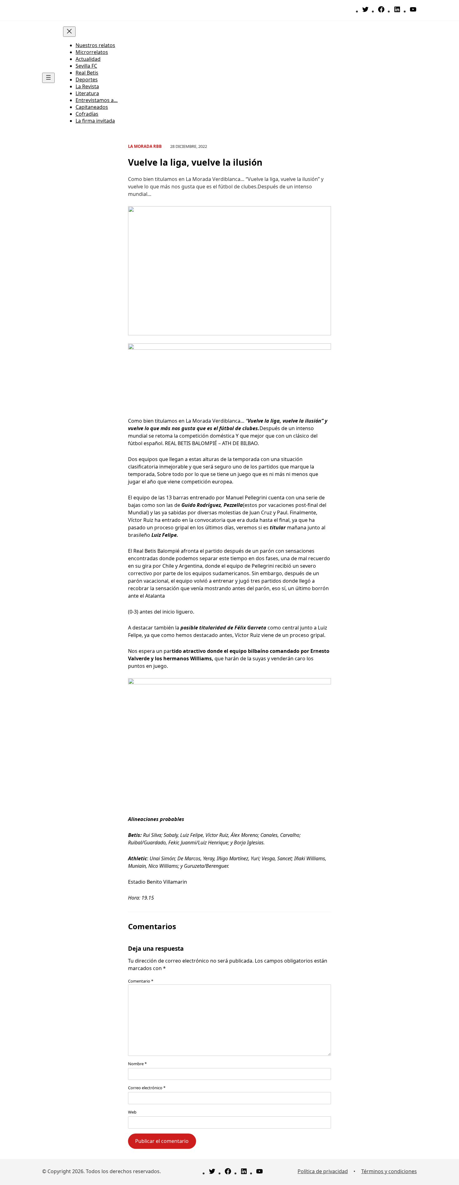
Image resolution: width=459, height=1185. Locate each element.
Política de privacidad (323, 1171)
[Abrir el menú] (48, 78)
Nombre (137, 1063)
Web (132, 1112)
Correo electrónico (146, 1087)
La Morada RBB (145, 146)
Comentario (140, 981)
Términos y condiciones (389, 1171)
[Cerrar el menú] (69, 32)
